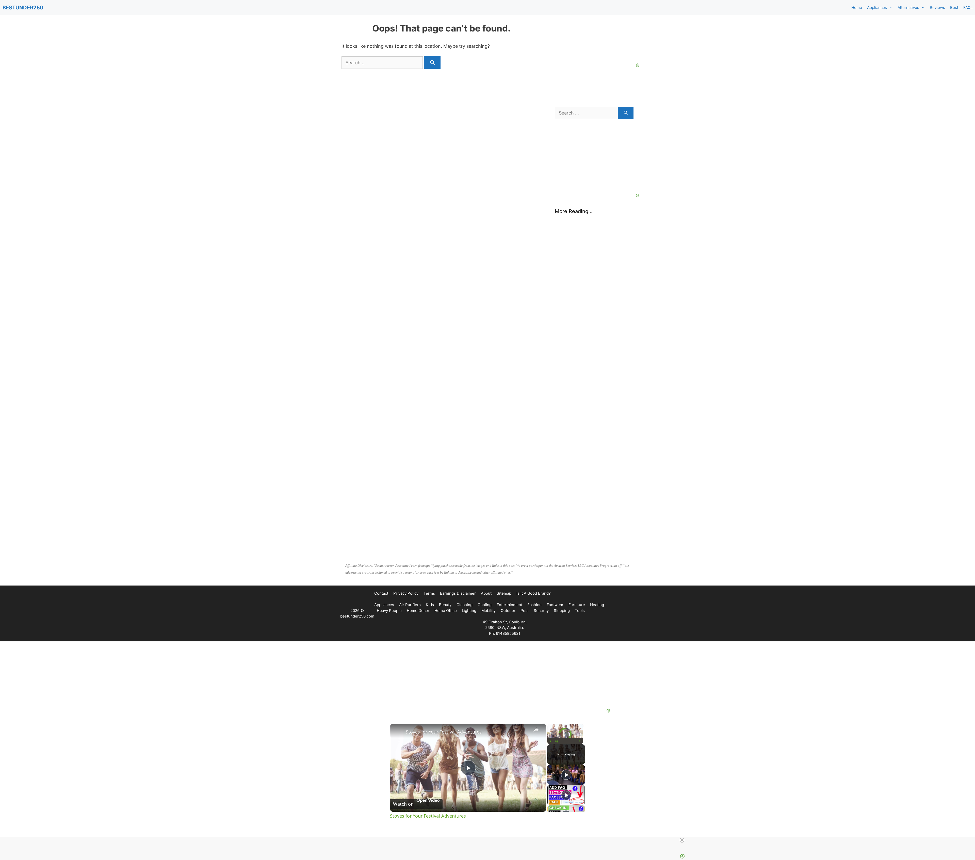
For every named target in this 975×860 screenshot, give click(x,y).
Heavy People (389, 610)
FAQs (967, 7)
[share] (536, 729)
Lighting (469, 610)
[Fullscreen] (580, 741)
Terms (429, 593)
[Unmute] (556, 741)
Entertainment (509, 604)
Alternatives (908, 7)
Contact (381, 593)
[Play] (550, 741)
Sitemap (504, 593)
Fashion (534, 604)
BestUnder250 (23, 8)
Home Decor (418, 610)
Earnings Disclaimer (458, 593)
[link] (398, 732)
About (486, 593)
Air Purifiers (410, 604)
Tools (580, 610)
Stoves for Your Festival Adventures (444, 732)
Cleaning (465, 604)
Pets (525, 610)
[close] (682, 840)
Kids (430, 604)
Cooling (485, 604)
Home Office (445, 610)
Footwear (555, 604)
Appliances (877, 7)
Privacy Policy (405, 593)
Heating (597, 604)
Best (954, 7)
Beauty (445, 604)
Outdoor (508, 610)
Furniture (576, 604)
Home (856, 7)
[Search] (432, 62)
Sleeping (562, 610)
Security (541, 610)
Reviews (937, 7)
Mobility (488, 610)
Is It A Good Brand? (533, 593)
